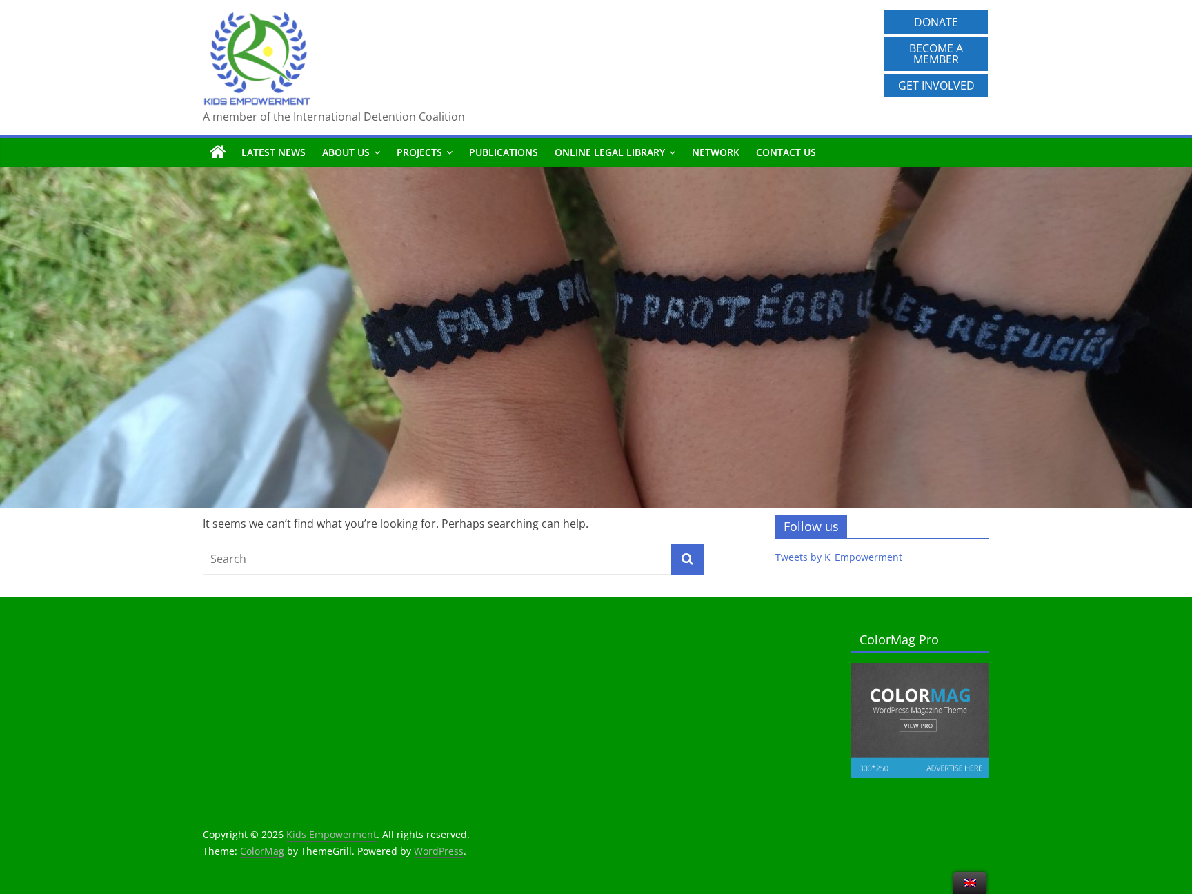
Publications (503, 152)
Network (715, 152)
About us (346, 152)
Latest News (273, 152)
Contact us (786, 152)
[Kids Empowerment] (218, 152)
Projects (419, 152)
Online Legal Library (610, 152)
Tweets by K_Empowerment (838, 557)
